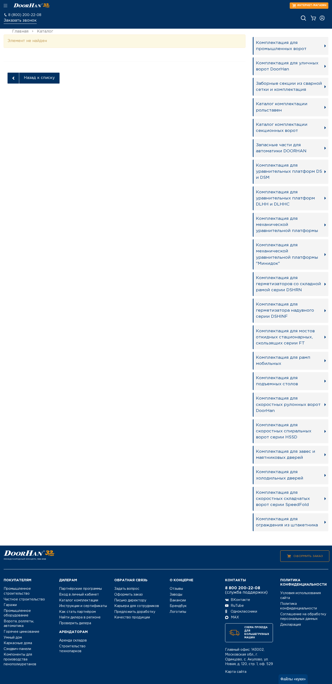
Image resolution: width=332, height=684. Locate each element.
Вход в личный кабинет (79, 594)
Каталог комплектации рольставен (281, 107)
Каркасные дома (18, 643)
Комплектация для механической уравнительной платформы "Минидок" (287, 254)
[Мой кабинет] (322, 18)
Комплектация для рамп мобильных (283, 361)
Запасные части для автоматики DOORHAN (281, 148)
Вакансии (178, 600)
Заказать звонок (20, 20)
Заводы (176, 594)
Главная (20, 31)
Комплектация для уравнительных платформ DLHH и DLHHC (285, 198)
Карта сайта (235, 671)
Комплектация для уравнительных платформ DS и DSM (289, 171)
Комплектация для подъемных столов (277, 381)
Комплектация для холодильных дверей (279, 475)
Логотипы (178, 611)
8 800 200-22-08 (242, 588)
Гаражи (10, 605)
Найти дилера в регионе (80, 617)
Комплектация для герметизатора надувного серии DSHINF (285, 310)
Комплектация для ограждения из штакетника (287, 522)
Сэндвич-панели (17, 649)
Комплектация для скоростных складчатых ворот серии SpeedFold (283, 499)
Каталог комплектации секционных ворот (281, 128)
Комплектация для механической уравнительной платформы (287, 225)
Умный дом (13, 637)
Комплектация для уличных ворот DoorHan (287, 66)
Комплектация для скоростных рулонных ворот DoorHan (288, 404)
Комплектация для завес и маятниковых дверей (285, 455)
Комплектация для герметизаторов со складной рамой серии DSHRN (288, 284)
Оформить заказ (308, 556)
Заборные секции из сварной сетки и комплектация (289, 87)
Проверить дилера (75, 623)
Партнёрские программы (80, 588)
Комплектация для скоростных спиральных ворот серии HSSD (283, 431)
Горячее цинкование (21, 631)
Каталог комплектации (78, 600)
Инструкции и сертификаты (83, 606)
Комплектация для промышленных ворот (281, 46)
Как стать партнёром (77, 611)
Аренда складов (73, 640)
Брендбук (178, 606)
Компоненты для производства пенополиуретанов (20, 659)
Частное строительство (24, 599)
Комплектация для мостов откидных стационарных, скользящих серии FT (285, 337)
